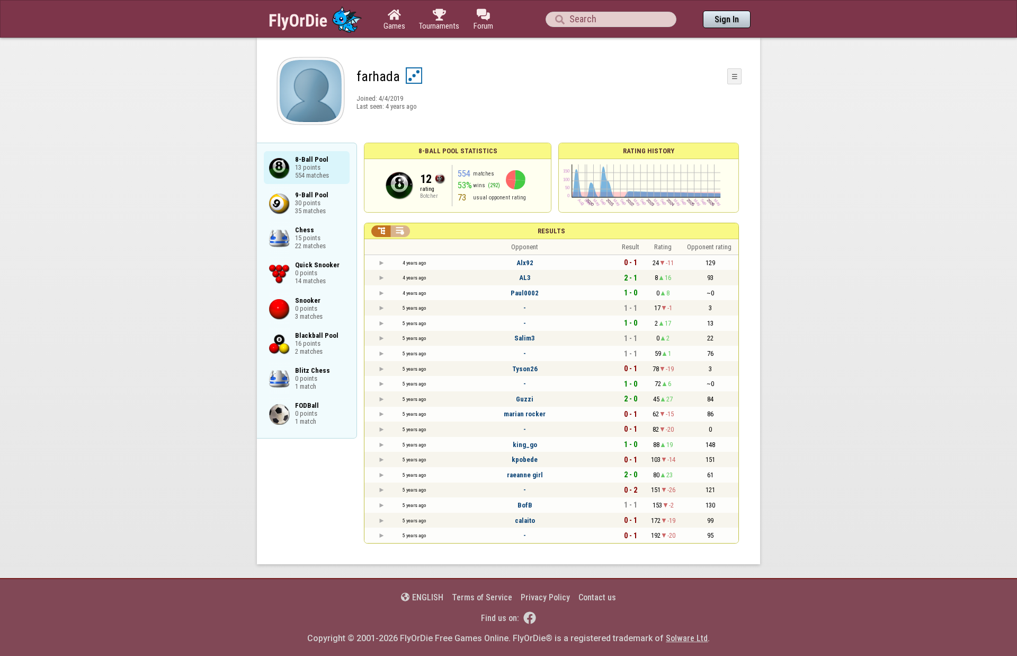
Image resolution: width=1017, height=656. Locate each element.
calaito (525, 520)
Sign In (727, 19)
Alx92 (524, 263)
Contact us (597, 597)
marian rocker (525, 414)
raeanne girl (525, 475)
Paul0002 (525, 293)
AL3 (525, 278)
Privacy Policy (545, 597)
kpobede (525, 459)
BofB (525, 505)
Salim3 (524, 338)
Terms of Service (482, 597)
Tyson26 (525, 369)
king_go (525, 445)
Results (551, 231)
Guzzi (524, 399)
